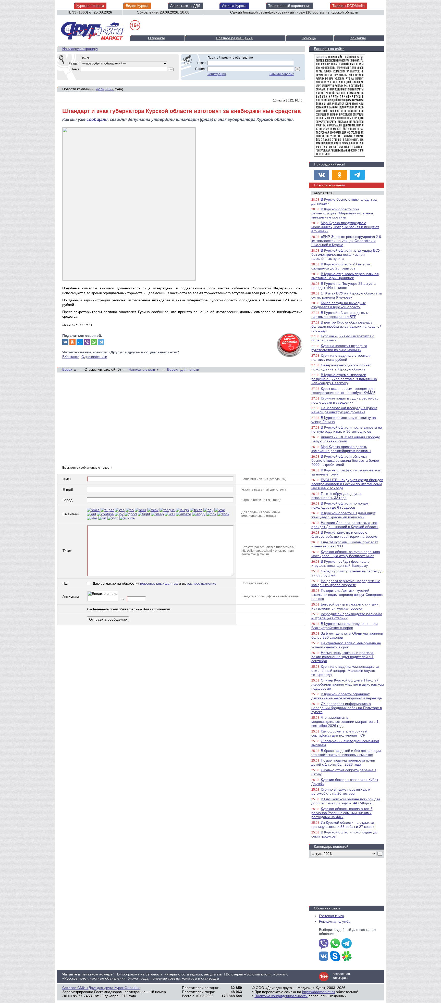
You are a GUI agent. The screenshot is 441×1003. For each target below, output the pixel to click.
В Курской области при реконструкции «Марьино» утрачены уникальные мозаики (342, 213)
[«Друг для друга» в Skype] (335, 956)
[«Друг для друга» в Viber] (323, 943)
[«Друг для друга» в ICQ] (346, 956)
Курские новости (90, 6)
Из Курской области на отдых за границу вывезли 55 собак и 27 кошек (342, 824)
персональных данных (159, 583)
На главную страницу (80, 49)
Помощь (309, 38)
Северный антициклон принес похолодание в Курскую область (341, 367)
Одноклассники (94, 357)
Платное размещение (234, 38)
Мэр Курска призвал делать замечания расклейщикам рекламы (341, 449)
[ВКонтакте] (65, 342)
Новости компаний (329, 185)
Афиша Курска (234, 6)
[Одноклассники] (72, 342)
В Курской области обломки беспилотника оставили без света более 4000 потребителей (345, 460)
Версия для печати (183, 369)
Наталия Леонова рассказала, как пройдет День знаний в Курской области (344, 525)
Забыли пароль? (282, 74)
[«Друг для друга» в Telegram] (357, 175)
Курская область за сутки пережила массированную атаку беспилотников (345, 554)
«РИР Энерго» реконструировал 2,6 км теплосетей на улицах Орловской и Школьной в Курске (346, 241)
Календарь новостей (331, 846)
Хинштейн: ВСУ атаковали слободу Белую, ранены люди (345, 439)
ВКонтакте (70, 357)
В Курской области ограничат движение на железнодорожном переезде (346, 696)
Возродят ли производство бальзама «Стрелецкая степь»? (346, 616)
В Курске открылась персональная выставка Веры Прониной (345, 276)
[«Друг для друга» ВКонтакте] (321, 175)
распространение (201, 583)
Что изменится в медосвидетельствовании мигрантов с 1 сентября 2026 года (344, 721)
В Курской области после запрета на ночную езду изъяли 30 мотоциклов (346, 429)
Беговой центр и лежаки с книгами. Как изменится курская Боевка (345, 606)
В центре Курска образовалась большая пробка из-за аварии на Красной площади (346, 326)
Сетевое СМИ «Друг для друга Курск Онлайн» (101, 988)
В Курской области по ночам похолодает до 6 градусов (339, 505)
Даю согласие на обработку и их (154, 583)
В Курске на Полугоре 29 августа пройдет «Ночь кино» (343, 285)
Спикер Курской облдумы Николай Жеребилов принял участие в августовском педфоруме (347, 684)
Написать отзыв (142, 369)
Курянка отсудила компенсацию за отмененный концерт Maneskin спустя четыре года (345, 670)
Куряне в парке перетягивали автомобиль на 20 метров (340, 791)
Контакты (358, 38)
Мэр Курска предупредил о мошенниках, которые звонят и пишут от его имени (345, 227)
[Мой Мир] (80, 342)
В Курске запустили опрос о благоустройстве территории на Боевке (344, 534)
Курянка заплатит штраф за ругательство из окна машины (339, 348)
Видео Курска (137, 6)
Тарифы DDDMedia (348, 6)
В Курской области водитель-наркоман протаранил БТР (340, 315)
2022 (109, 89)
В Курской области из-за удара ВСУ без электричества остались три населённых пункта (345, 254)
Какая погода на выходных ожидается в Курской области (338, 305)
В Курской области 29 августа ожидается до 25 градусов (340, 266)
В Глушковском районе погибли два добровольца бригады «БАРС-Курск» (345, 801)
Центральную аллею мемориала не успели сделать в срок (346, 645)
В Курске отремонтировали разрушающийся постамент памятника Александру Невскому (344, 379)
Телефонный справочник (289, 6)
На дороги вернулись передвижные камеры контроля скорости (345, 583)
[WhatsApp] (94, 342)
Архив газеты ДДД (185, 6)
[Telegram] (101, 342)
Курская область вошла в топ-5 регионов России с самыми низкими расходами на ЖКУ (342, 813)
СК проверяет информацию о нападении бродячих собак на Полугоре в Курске (346, 708)
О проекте (156, 38)
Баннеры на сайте (329, 49)
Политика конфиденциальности (281, 996)
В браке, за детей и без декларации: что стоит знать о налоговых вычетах (346, 753)
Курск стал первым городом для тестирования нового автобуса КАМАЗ (343, 391)
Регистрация (216, 74)
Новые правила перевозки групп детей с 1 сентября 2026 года (343, 762)
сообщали (97, 119)
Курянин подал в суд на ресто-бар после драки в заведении (344, 400)
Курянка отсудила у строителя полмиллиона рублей (341, 357)
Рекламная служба (334, 921)
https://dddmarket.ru (318, 992)
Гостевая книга (331, 916)
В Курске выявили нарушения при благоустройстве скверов (344, 626)
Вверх (67, 369)
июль (100, 89)
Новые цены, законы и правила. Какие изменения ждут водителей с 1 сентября (342, 657)
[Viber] (87, 342)
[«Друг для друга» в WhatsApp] (335, 943)
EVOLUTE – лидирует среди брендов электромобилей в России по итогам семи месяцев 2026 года (347, 484)
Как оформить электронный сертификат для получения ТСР (339, 733)
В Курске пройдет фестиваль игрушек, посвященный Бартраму (340, 563)
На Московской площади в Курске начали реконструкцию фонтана (344, 410)
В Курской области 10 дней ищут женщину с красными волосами (343, 515)
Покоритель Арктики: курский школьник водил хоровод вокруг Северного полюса (347, 594)
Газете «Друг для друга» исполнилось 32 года (336, 496)
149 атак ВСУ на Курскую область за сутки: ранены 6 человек (346, 295)
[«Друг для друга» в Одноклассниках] (339, 175)
